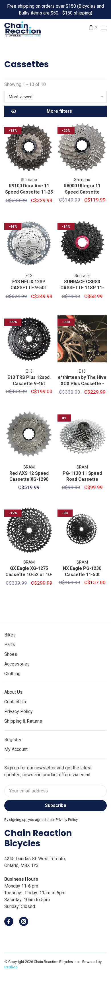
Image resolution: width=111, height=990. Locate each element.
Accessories (17, 664)
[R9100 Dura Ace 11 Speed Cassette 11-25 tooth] (29, 148)
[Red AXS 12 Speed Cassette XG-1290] (29, 435)
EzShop (11, 967)
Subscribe (55, 805)
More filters (59, 111)
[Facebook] (8, 922)
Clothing (12, 673)
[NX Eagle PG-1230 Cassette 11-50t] (82, 530)
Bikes (10, 635)
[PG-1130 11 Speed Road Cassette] (82, 435)
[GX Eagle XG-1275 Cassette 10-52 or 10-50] (29, 530)
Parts (9, 644)
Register (12, 739)
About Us (13, 692)
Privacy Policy (18, 711)
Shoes (10, 654)
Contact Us (15, 701)
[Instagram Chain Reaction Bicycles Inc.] (23, 922)
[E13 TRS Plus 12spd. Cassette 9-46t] (29, 339)
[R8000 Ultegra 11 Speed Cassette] (82, 148)
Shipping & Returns (23, 721)
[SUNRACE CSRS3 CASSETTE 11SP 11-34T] (82, 244)
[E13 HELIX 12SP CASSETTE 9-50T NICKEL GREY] (29, 244)
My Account (16, 749)
